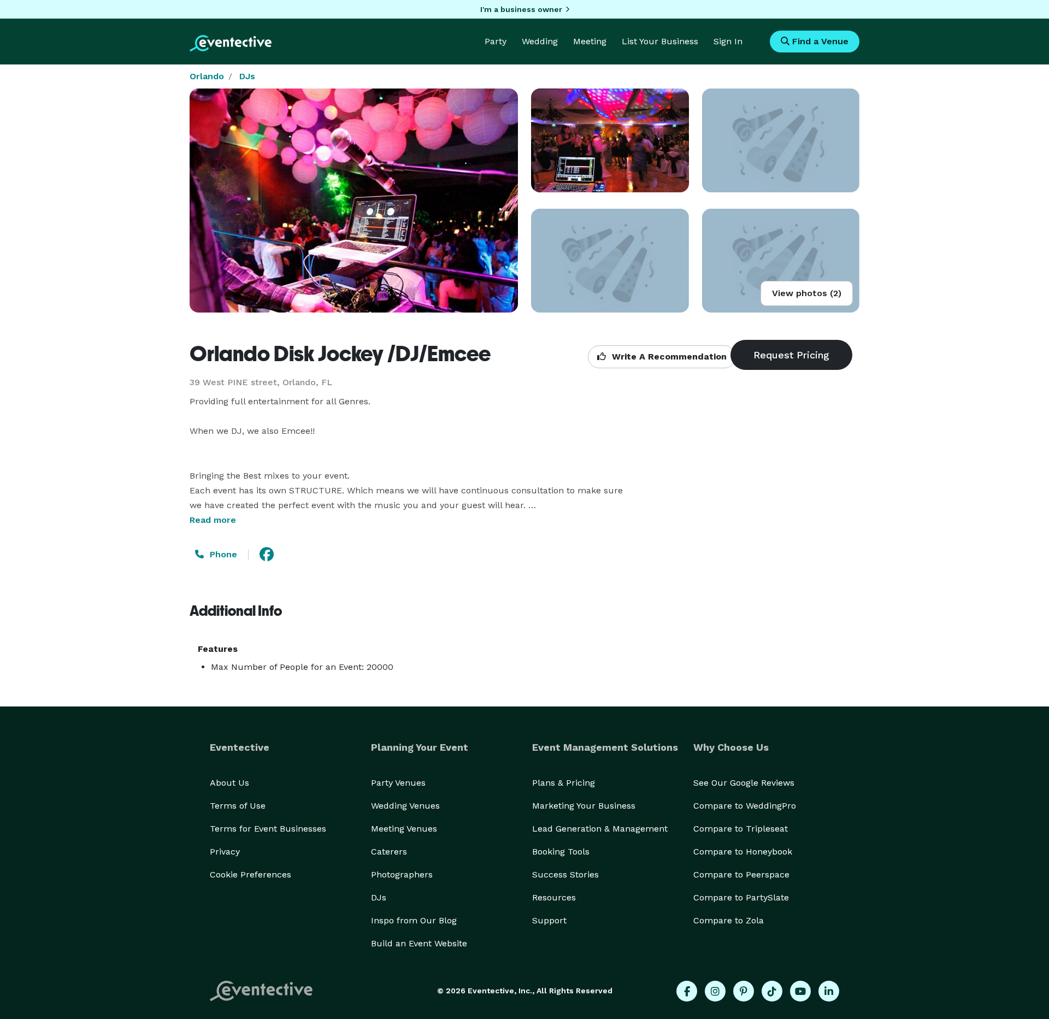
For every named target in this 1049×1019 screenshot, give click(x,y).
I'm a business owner (521, 9)
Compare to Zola (728, 920)
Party (495, 41)
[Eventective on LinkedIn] (828, 991)
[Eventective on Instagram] (715, 991)
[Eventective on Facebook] (686, 991)
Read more (213, 520)
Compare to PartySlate (741, 897)
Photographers (402, 874)
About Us (229, 782)
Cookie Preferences (250, 874)
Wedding (540, 41)
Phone (222, 554)
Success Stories (565, 874)
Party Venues (398, 782)
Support (549, 920)
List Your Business (660, 41)
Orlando (207, 76)
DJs (247, 76)
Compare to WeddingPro (744, 805)
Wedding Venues (405, 805)
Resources (554, 897)
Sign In (728, 41)
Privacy (225, 851)
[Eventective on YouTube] (800, 991)
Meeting (589, 41)
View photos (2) (806, 293)
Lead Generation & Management (600, 828)
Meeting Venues (404, 828)
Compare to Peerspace (741, 874)
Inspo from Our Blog (414, 920)
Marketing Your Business (583, 805)
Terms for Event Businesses (268, 828)
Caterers (389, 851)
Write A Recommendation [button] (668, 356)
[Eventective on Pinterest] (743, 991)
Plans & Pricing (563, 782)
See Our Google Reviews (743, 782)
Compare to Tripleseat (740, 828)
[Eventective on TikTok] (772, 991)
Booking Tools (561, 851)
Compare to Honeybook (742, 851)
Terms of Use (238, 805)
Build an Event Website (419, 943)
